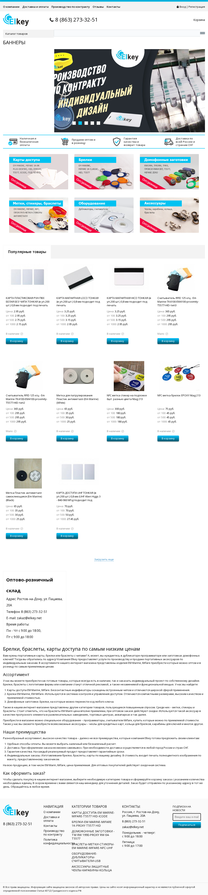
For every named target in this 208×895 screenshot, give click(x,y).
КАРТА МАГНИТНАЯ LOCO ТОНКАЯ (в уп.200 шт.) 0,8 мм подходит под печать (78, 301)
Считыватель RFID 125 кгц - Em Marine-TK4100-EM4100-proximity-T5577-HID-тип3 (178, 301)
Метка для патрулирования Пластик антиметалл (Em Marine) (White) (77, 399)
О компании (11, 7)
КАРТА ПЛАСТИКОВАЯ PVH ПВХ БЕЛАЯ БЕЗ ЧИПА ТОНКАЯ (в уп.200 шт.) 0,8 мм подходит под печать (27, 301)
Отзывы (98, 7)
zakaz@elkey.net (29, 618)
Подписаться (186, 825)
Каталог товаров (16, 34)
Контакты (113, 7)
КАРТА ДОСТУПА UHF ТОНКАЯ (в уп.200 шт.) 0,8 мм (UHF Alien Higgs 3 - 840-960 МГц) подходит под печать (78, 498)
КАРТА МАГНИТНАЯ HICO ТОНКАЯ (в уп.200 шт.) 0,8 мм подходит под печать (129, 301)
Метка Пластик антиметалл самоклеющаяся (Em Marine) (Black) (24, 496)
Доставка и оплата (35, 7)
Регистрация (196, 7)
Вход (183, 7)
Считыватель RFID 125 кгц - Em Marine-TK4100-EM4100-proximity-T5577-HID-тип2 (26, 399)
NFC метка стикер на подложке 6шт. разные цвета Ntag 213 (127, 397)
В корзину (16, 341)
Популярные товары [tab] (27, 251)
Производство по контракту (70, 7)
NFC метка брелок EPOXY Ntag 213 (178, 395)
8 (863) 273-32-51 (76, 19)
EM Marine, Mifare (139, 663)
